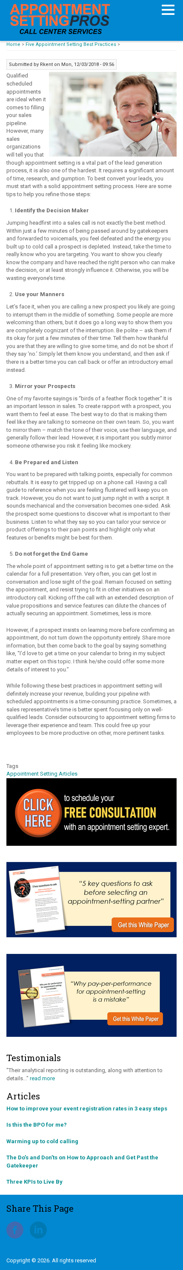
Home (13, 44)
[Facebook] (14, 1229)
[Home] (59, 18)
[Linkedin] (38, 1229)
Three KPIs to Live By (34, 1182)
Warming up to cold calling (42, 1141)
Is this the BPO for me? (36, 1125)
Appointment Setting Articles (41, 774)
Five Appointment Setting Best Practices (71, 44)
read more (42, 1078)
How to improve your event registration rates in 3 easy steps (86, 1108)
